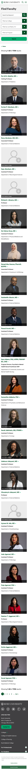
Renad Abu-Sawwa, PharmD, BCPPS (11, 265)
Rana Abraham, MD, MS (9, 138)
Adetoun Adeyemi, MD (9, 461)
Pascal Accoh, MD (7, 328)
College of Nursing (6, 739)
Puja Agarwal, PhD (7, 585)
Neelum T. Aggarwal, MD (10, 616)
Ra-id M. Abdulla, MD (8, 76)
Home (4, 46)
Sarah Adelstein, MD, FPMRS (11, 430)
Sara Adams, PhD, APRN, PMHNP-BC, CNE (13, 360)
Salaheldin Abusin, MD (9, 297)
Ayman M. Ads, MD (8, 523)
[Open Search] (23, 2)
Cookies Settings (14, 763)
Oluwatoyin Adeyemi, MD (10, 492)
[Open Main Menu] (26, 2)
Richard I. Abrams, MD (9, 200)
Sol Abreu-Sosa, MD (8, 231)
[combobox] (14, 15)
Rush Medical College (7, 743)
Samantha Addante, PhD (10, 397)
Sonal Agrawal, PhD (8, 678)
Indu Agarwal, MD (7, 554)
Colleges (3, 732)
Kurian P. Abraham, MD (9, 107)
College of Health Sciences (9, 736)
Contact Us (6, 727)
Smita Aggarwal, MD (8, 647)
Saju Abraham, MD (7, 169)
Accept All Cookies (14, 767)
